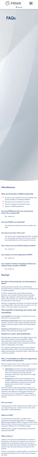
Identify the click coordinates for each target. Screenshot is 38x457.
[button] (31, 3)
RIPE (31, 422)
